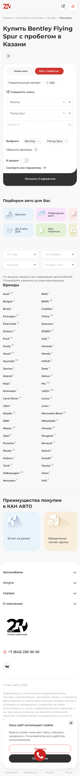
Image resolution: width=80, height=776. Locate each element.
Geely (8, 346)
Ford (8, 338)
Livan (45, 406)
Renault (48, 443)
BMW (46, 301)
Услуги (8, 583)
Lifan (7, 406)
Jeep (45, 368)
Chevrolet (11, 323)
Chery (47, 316)
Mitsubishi (49, 421)
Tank (7, 465)
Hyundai (10, 361)
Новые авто (21, 71)
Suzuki (47, 458)
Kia (45, 383)
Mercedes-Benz (53, 413)
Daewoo (47, 323)
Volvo (45, 473)
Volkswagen (13, 473)
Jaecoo (9, 368)
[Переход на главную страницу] (7, 6)
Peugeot (48, 435)
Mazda (9, 413)
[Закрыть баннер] (71, 723)
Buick (7, 309)
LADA (47, 391)
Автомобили (13, 572)
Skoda (9, 450)
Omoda (48, 428)
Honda (47, 353)
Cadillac (47, 309)
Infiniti (46, 361)
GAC (45, 338)
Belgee (9, 301)
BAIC (45, 294)
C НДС (51, 82)
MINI (6, 421)
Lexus (46, 398)
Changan (10, 316)
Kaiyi (7, 383)
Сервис (9, 593)
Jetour (46, 376)
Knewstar (10, 391)
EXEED (47, 331)
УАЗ (45, 480)
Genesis (47, 346)
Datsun (9, 331)
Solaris (46, 450)
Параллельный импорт (24, 82)
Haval (8, 353)
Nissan (9, 428)
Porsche (9, 443)
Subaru (9, 458)
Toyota (47, 465)
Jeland (8, 376)
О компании (13, 603)
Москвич (10, 480)
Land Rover (12, 398)
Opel (7, 435)
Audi (8, 294)
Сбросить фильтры (19, 149)
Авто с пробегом (49, 71)
